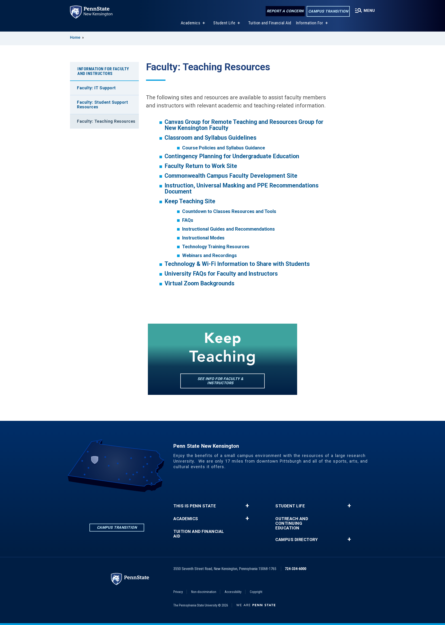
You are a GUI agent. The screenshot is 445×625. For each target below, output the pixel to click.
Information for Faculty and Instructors (103, 71)
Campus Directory (296, 539)
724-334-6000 (295, 569)
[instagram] (117, 505)
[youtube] (141, 505)
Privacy (178, 592)
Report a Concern (285, 11)
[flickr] (129, 505)
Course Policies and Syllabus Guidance (223, 148)
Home (75, 37)
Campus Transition (328, 11)
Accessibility (233, 592)
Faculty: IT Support (96, 87)
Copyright (256, 592)
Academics (190, 22)
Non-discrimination (203, 592)
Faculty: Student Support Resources (102, 104)
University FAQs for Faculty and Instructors (221, 273)
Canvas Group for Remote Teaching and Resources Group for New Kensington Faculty (244, 125)
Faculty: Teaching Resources (106, 121)
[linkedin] (92, 505)
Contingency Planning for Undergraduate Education (232, 156)
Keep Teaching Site (190, 201)
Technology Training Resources (215, 246)
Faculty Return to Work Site (201, 166)
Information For (309, 22)
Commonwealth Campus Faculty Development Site (231, 175)
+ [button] (247, 505)
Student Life (224, 22)
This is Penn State (194, 506)
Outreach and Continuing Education (291, 523)
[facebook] (105, 505)
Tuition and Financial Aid (269, 22)
